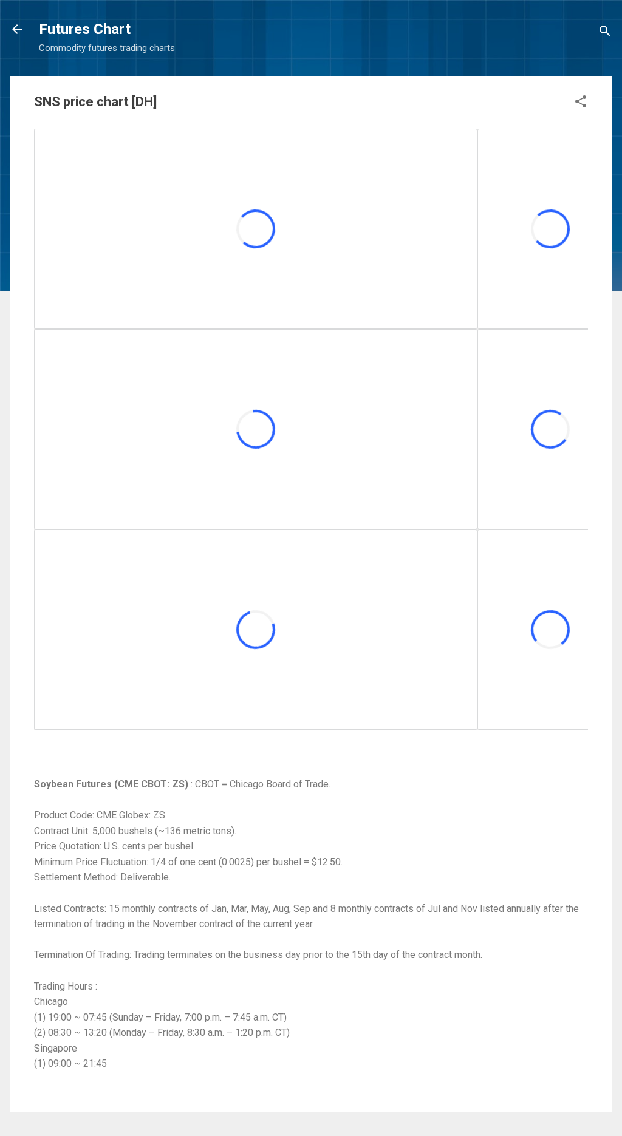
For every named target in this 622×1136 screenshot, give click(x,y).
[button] (580, 103)
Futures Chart (85, 29)
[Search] (605, 33)
